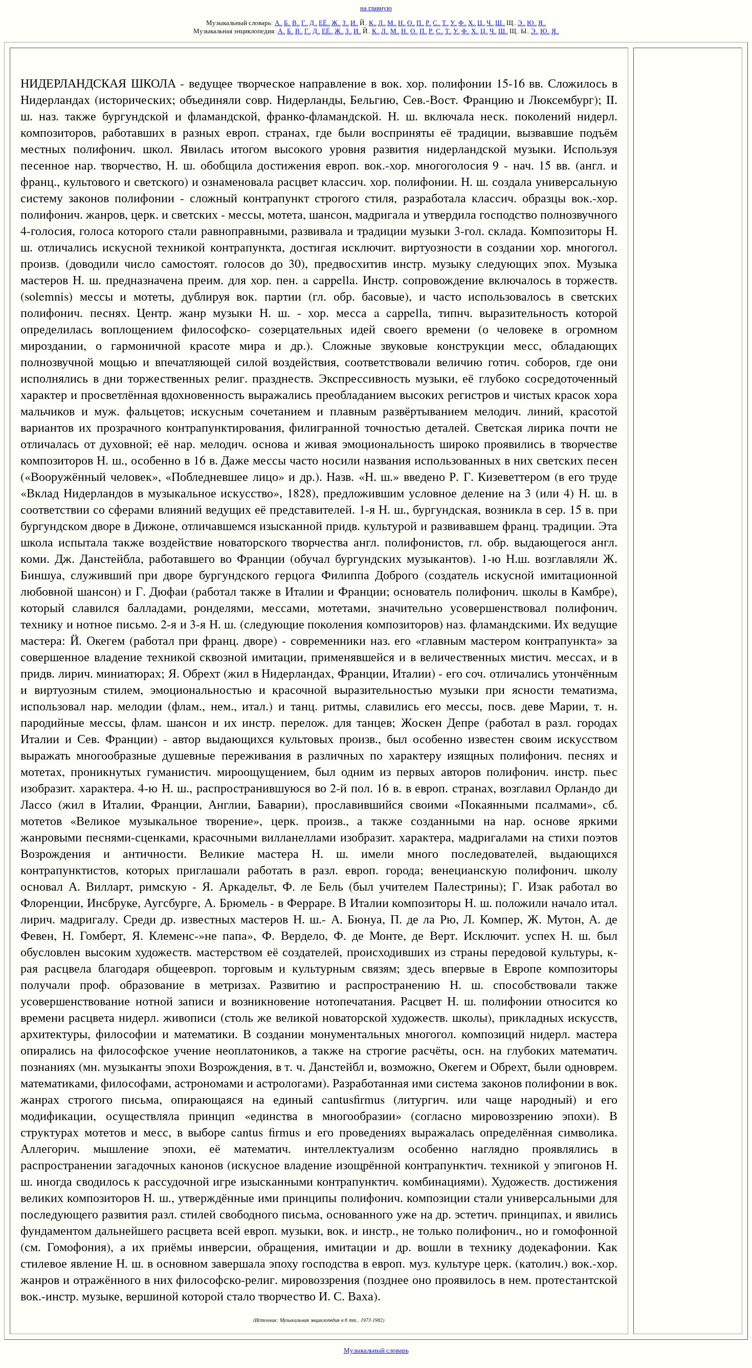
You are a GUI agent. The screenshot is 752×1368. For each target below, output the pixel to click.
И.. (354, 23)
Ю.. (532, 23)
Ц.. (481, 23)
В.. (296, 23)
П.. (420, 23)
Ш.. (500, 23)
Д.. (313, 23)
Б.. (287, 23)
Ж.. (336, 23)
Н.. (402, 23)
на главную (376, 8)
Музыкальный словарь (376, 1350)
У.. (453, 23)
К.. (373, 23)
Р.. (428, 23)
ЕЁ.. (324, 23)
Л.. (382, 23)
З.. (345, 23)
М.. (391, 23)
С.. (436, 23)
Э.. (521, 23)
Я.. (542, 23)
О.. (411, 23)
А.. (278, 23)
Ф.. (462, 23)
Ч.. (490, 23)
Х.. (472, 23)
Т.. (445, 23)
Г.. (304, 23)
